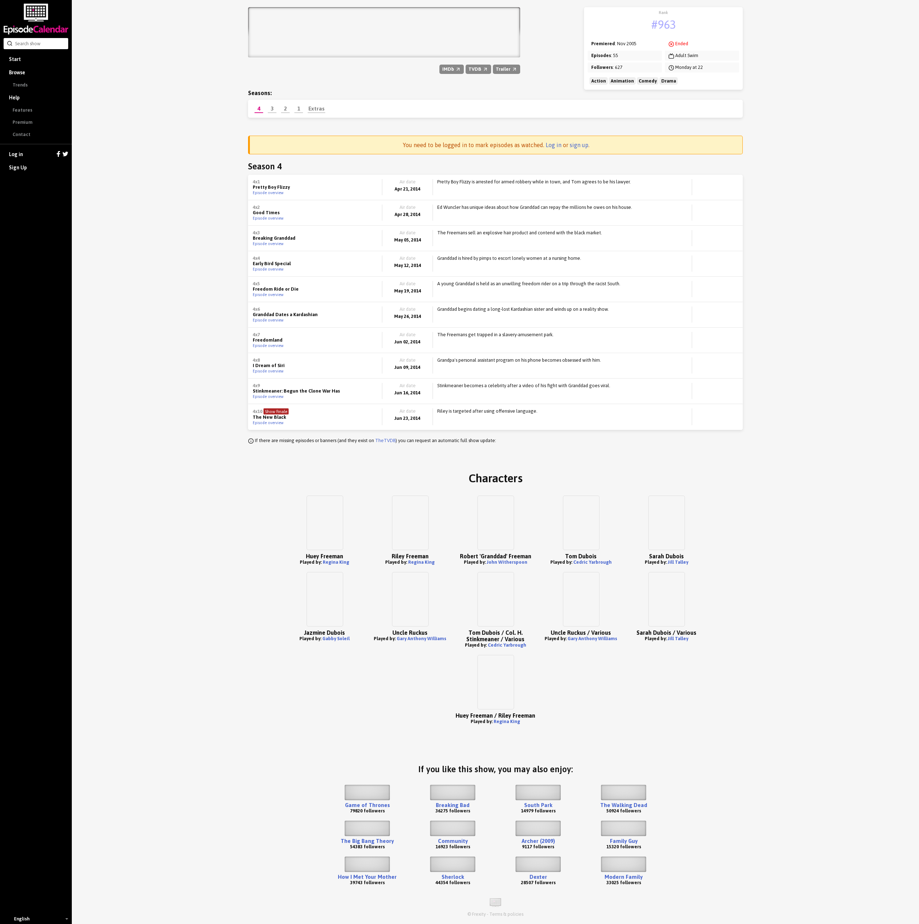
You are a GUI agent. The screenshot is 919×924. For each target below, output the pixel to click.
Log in (16, 154)
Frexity (479, 914)
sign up (579, 145)
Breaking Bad (453, 805)
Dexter (538, 877)
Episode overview (268, 193)
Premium (22, 122)
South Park (538, 805)
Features (22, 110)
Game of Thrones (367, 805)
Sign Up (18, 167)
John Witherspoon (507, 562)
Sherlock (453, 877)
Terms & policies (506, 914)
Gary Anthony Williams (421, 638)
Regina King (336, 562)
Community (453, 841)
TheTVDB (385, 440)
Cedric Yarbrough (592, 562)
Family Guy (624, 841)
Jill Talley (678, 562)
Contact (22, 134)
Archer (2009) (538, 841)
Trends (20, 85)
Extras (316, 108)
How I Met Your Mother (367, 877)
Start (15, 59)
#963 (663, 24)
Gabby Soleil (336, 638)
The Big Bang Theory (367, 841)
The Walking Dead (623, 805)
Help (14, 97)
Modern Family (624, 877)
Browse (17, 72)
